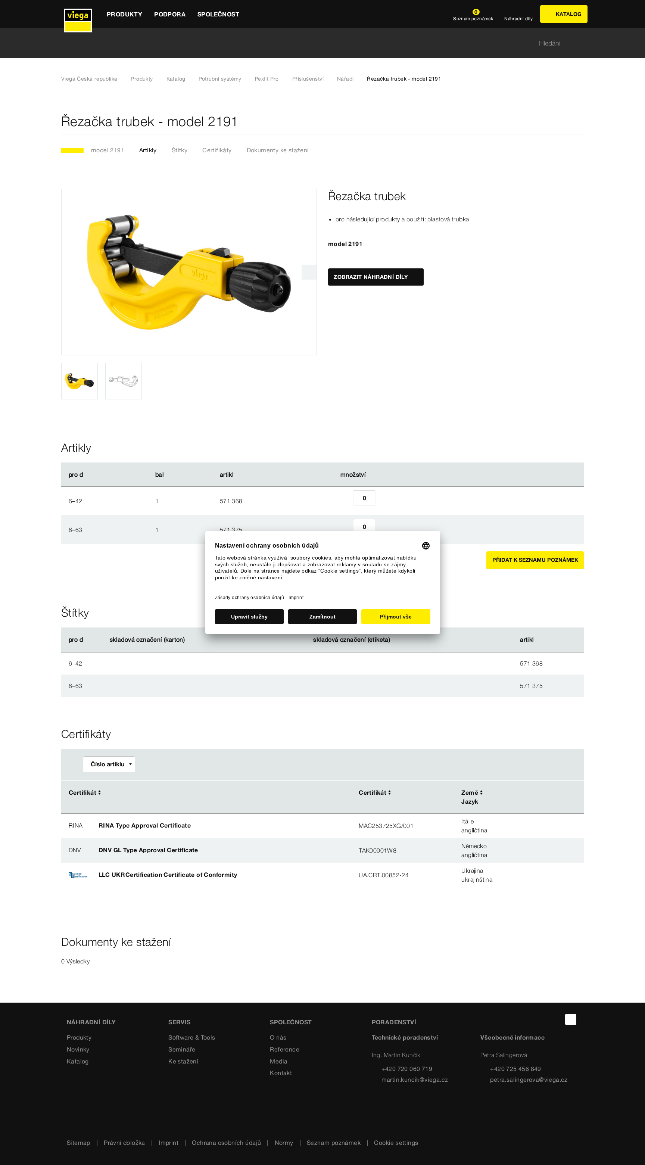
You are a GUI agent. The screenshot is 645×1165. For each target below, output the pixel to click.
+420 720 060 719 (406, 1068)
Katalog (176, 78)
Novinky (78, 1049)
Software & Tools (191, 1037)
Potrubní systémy (220, 78)
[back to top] (570, 1019)
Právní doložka (124, 1142)
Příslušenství (308, 78)
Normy (284, 1142)
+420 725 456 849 (515, 1068)
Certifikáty (216, 150)
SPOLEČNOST (291, 1022)
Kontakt (281, 1073)
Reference (284, 1049)
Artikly (148, 150)
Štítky (179, 150)
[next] (309, 272)
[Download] (529, 792)
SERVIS (179, 1022)
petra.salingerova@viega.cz (528, 1079)
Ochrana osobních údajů (226, 1142)
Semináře (181, 1049)
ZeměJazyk (469, 797)
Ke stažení (183, 1061)
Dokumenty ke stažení (278, 150)
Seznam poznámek (334, 1142)
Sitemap (78, 1142)
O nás (278, 1037)
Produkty (142, 78)
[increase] (383, 500)
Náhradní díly (91, 1022)
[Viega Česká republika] (78, 14)
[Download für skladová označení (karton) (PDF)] (191, 640)
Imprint (168, 1142)
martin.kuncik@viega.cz (414, 1079)
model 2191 (107, 150)
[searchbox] (316, 43)
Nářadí (345, 78)
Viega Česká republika (89, 78)
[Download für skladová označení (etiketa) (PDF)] (396, 640)
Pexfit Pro (267, 78)
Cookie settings (396, 1142)
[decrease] (344, 500)
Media (278, 1061)
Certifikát (82, 792)
